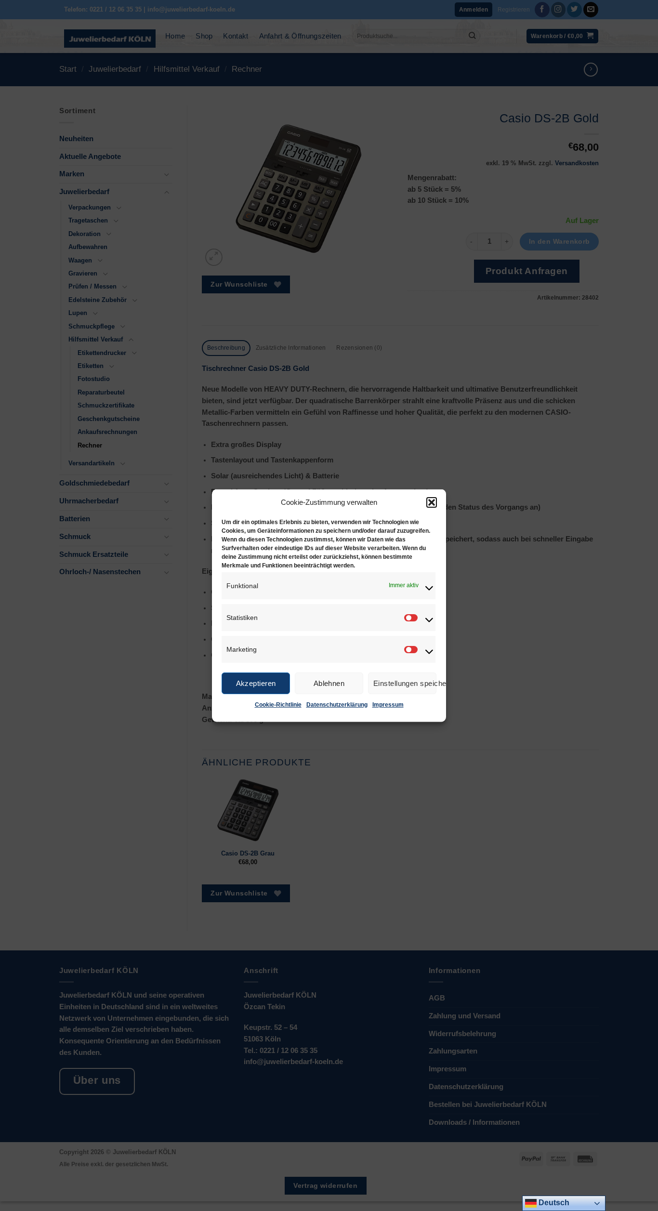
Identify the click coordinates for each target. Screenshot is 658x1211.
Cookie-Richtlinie (278, 704)
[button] (431, 502)
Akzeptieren (256, 683)
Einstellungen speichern (404, 683)
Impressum (388, 704)
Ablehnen (329, 683)
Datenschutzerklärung (337, 704)
